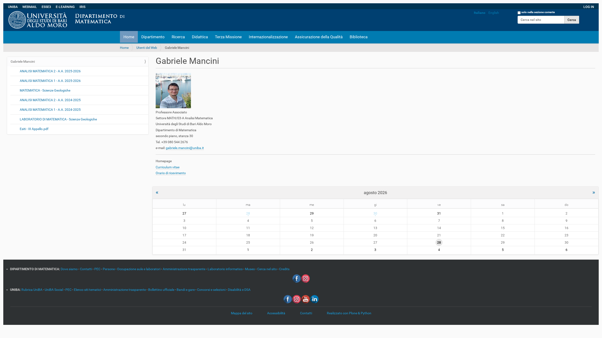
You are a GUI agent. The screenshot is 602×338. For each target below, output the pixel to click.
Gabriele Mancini (23, 61)
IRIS (82, 7)
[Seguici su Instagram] (305, 278)
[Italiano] (128, 11)
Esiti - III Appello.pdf (34, 129)
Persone (109, 269)
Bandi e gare (186, 290)
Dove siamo (69, 269)
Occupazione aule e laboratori (139, 269)
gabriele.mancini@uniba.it (185, 148)
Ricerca (178, 37)
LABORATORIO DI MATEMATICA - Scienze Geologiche (58, 119)
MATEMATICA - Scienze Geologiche (45, 90)
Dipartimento (153, 37)
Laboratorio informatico (225, 269)
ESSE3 (46, 7)
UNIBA (13, 7)
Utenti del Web (146, 48)
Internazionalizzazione (268, 37)
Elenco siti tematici (88, 290)
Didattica (200, 37)
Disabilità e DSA (239, 290)
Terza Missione (228, 37)
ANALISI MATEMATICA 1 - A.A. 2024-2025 (50, 109)
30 (375, 213)
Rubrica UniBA (32, 290)
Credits (284, 269)
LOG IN (588, 7)
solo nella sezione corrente (538, 12)
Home (128, 37)
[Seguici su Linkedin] (314, 299)
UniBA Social (54, 290)
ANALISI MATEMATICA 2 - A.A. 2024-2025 (50, 100)
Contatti (86, 269)
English (493, 13)
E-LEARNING (65, 7)
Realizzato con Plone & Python (349, 313)
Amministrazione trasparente (184, 269)
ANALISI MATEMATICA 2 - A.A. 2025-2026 (50, 71)
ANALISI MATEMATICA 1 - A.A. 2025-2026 (50, 81)
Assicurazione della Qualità (319, 37)
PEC (97, 269)
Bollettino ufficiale (161, 290)
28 (248, 213)
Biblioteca (359, 37)
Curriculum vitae (167, 167)
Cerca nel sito (267, 269)
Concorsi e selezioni (211, 290)
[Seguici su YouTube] (305, 299)
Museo (250, 269)
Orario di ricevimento (171, 173)
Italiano (479, 13)
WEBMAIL (29, 7)
